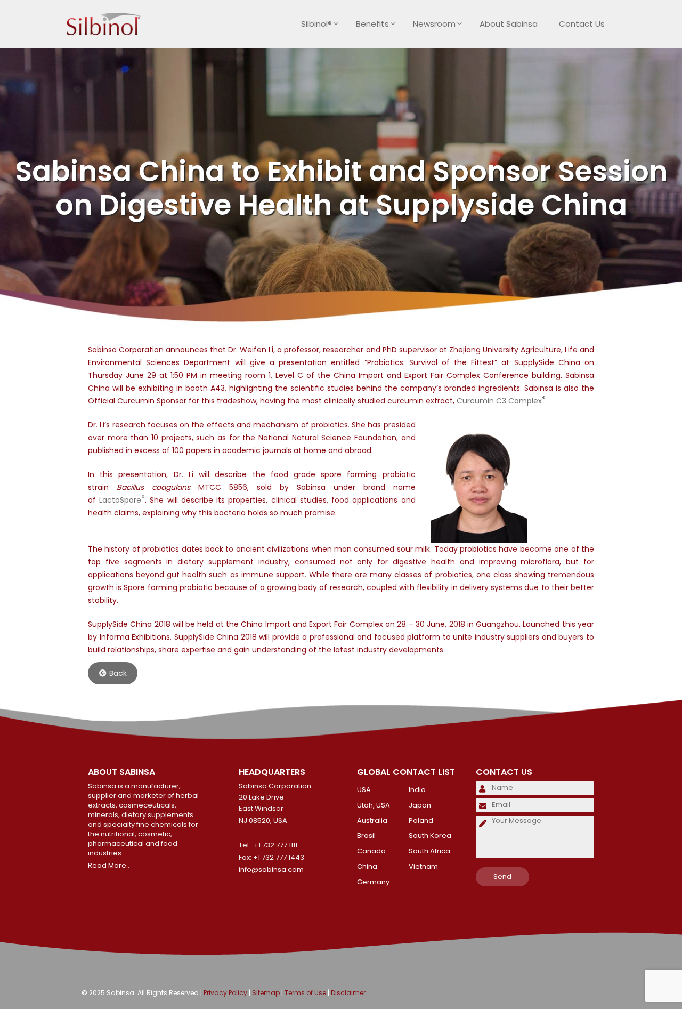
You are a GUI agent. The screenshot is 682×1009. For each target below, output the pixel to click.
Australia (372, 821)
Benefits (372, 23)
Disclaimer (348, 992)
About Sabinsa (509, 23)
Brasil (366, 835)
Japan (420, 805)
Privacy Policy (225, 992)
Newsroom (434, 23)
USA (364, 790)
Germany (373, 882)
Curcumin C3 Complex (501, 400)
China (367, 866)
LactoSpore (122, 500)
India (417, 790)
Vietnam (423, 866)
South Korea (430, 835)
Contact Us (582, 23)
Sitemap (266, 992)
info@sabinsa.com (271, 870)
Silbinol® (316, 23)
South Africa (429, 851)
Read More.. (108, 865)
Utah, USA (373, 805)
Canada (371, 851)
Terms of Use (305, 992)
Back (118, 673)
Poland (421, 821)
